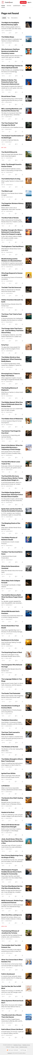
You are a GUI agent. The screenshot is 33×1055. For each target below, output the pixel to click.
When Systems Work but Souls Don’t (12, 1002)
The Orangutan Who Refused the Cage (11, 666)
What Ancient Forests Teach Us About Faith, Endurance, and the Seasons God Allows (12, 684)
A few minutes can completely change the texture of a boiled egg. (12, 70)
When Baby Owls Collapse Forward (10, 582)
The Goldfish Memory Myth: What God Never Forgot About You (12, 597)
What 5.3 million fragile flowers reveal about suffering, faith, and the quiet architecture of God (12, 1020)
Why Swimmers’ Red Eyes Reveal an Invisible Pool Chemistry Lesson (10, 51)
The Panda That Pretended (10, 693)
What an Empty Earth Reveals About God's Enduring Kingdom (11, 155)
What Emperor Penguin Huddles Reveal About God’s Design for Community (11, 872)
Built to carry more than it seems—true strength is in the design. (11, 829)
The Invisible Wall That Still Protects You (11, 946)
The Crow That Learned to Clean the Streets (10, 733)
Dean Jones (9, 658)
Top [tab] (8, 18)
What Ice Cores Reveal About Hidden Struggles (12, 194)
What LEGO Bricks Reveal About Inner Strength (10, 826)
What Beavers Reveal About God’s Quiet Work (11, 249)
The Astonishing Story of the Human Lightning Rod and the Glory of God (12, 99)
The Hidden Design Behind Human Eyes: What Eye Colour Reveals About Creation (12, 494)
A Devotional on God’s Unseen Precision (10, 542)
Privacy (12, 1047)
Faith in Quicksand (8, 974)
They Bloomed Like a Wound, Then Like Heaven (11, 1016)
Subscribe (23, 2)
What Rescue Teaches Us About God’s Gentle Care (12, 393)
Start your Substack (13, 1050)
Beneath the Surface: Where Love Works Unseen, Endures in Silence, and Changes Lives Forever (11, 918)
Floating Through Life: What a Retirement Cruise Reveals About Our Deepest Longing (11, 232)
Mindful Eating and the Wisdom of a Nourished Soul (11, 260)
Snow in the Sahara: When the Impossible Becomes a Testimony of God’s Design (12, 447)
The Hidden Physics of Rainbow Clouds (9, 538)
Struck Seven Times (8, 96)
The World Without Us (9, 152)
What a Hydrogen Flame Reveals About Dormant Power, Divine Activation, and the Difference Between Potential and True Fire (10, 776)
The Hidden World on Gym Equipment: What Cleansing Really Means (11, 359)
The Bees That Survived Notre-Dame (12, 553)
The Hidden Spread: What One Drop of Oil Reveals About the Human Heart (12, 404)
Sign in (29, 2)
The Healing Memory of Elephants (9, 389)
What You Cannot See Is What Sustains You (12, 961)
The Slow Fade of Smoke (10, 218)
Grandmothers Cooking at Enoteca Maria (10, 707)
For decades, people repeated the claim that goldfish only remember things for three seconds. (11, 602)
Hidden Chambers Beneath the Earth (12, 301)
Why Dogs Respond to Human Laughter (12, 274)
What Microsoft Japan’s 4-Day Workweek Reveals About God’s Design (10, 655)
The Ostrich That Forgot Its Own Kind (10, 432)
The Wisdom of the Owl (9, 747)
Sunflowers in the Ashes (10, 640)
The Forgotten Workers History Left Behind (12, 204)
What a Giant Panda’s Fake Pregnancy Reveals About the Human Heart (12, 696)
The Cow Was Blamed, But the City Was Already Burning (11, 887)
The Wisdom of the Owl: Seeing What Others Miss (12, 749)
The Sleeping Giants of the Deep (10, 524)
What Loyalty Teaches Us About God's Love (12, 182)
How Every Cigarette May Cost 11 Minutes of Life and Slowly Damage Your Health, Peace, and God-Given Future (11, 631)
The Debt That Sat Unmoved (11, 287)
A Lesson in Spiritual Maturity (10, 140)
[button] (3, 5)
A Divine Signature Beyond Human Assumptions (11, 421)
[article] (16, 28)
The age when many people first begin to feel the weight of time (10, 348)
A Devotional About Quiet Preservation (8, 557)
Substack (10, 1053)
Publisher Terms (26, 1045)
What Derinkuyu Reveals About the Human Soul (11, 305)
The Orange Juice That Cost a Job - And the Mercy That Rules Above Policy (12, 330)
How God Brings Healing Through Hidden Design (11, 643)
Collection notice (23, 1047)
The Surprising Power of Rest (11, 652)
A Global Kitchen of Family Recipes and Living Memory (11, 711)
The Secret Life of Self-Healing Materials (12, 799)
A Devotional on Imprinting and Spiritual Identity (10, 436)
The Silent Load (6, 191)
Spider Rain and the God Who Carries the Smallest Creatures (12, 510)
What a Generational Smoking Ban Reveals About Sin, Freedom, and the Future (12, 220)
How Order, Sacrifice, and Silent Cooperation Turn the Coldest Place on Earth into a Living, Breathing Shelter (11, 877)
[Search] (30, 18)
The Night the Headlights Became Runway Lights (10, 23)
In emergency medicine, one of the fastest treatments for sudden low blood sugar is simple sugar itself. (11, 335)
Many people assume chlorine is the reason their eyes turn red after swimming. (11, 56)
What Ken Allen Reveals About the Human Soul (11, 669)
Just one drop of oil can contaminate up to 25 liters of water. (11, 409)
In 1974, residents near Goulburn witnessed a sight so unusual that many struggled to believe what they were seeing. (12, 514)
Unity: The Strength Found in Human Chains (11, 165)
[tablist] (10, 18)
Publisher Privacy (17, 1045)
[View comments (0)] (9, 45)
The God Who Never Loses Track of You (10, 463)
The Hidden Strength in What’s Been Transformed (12, 760)
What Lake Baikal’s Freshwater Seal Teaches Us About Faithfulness (11, 40)
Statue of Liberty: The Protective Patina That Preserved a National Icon (10, 82)
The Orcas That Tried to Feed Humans (11, 315)
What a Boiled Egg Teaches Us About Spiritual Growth (12, 67)
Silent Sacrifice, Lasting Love (11, 915)
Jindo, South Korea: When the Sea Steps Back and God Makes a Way (12, 841)
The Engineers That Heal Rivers (12, 246)
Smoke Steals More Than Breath (10, 627)
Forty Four (5, 345)
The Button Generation (9, 720)
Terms (16, 1047)
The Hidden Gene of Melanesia (12, 419)
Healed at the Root (7, 812)
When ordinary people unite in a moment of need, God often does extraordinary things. (11, 27)
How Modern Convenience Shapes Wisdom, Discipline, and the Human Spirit (11, 723)
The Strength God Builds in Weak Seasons (11, 585)
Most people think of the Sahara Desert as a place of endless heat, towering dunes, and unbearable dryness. (11, 452)
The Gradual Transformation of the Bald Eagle (12, 137)
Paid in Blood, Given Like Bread (12, 1029)
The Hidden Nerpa (7, 37)
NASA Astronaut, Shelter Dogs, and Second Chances (12, 901)
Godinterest (8, 30)
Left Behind (5, 786)
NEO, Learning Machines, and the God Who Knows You (11, 110)
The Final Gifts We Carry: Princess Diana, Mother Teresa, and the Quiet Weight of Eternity (12, 478)
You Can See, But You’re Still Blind (11, 987)
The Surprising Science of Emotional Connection (11, 278)
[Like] (2, 548)
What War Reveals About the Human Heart (12, 571)
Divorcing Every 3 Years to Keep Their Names (10, 374)
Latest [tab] (4, 18)
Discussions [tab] (14, 18)
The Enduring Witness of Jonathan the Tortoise (10, 932)
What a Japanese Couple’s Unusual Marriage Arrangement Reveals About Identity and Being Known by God (12, 378)
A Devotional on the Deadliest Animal (12, 127)
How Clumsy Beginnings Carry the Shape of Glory (12, 856)
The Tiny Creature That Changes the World (9, 124)
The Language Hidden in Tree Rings (11, 680)
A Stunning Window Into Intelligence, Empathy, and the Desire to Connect (12, 319)
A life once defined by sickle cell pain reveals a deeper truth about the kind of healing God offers (12, 815)
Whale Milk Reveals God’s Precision (10, 612)
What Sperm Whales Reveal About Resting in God (11, 528)
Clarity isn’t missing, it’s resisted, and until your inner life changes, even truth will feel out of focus (12, 991)
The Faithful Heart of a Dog (10, 179)
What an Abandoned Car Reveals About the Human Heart (10, 290)
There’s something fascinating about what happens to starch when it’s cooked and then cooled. (12, 764)
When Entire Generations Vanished (10, 567)
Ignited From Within (8, 773)
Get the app (23, 1050)
